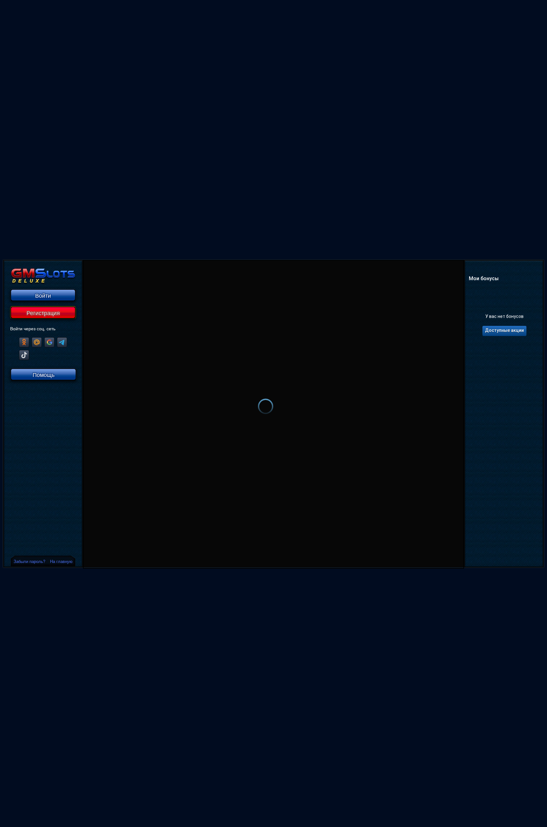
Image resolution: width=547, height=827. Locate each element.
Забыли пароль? (29, 561)
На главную (61, 561)
